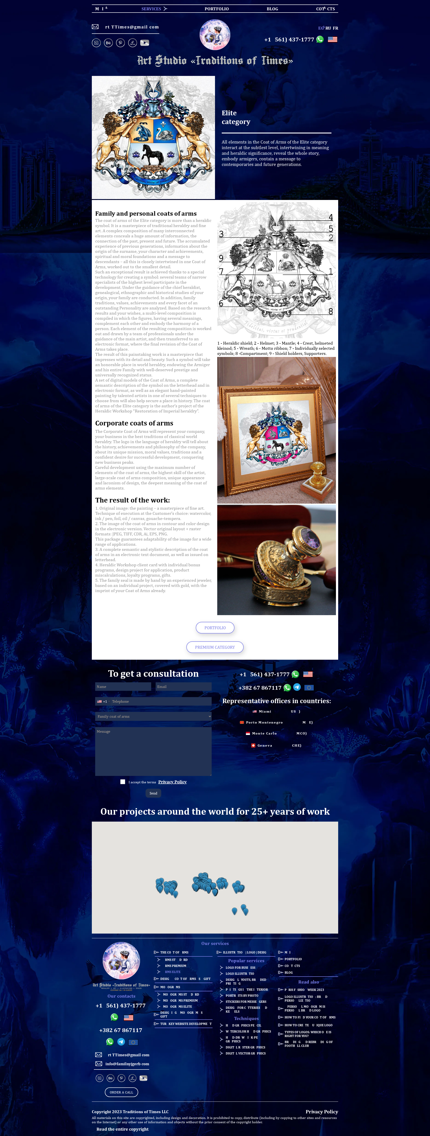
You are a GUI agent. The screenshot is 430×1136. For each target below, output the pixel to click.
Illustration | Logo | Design (246, 952)
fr (335, 27)
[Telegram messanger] (297, 687)
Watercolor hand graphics (248, 1031)
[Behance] (108, 43)
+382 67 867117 (260, 687)
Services (151, 8)
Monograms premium (180, 1000)
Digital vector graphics (246, 1053)
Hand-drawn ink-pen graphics (243, 1039)
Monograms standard (181, 994)
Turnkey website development (186, 1024)
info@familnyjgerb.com (127, 1063)
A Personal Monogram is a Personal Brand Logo (306, 1008)
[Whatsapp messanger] (321, 39)
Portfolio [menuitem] (213, 8)
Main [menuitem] (95, 8)
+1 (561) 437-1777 (289, 39)
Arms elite (172, 972)
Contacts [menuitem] (322, 8)
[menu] (215, 8)
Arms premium (174, 966)
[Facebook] (145, 43)
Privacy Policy (172, 781)
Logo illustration (241, 973)
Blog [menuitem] (268, 8)
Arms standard (175, 960)
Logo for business (240, 967)
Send (153, 793)
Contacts (292, 966)
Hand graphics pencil (243, 1025)
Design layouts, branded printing (246, 981)
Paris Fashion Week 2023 (304, 990)
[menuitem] (149, 8)
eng (321, 27)
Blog (289, 972)
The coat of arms (174, 952)
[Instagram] (97, 43)
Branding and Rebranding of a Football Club (310, 1044)
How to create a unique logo (309, 1025)
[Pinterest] (120, 43)
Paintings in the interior (247, 989)
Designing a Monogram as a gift (182, 1014)
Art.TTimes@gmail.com (130, 26)
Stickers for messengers (246, 1001)
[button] (160, 890)
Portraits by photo (242, 995)
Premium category (215, 647)
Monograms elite (177, 1006)
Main (289, 952)
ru (328, 27)
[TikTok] (133, 43)
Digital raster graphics (245, 1047)
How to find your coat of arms (310, 1017)
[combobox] (103, 701)
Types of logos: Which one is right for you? (308, 1034)
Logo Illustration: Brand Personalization (306, 998)
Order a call (121, 1092)
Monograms (170, 987)
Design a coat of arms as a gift (185, 979)
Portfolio (215, 627)
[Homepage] (215, 61)
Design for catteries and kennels (246, 1009)
